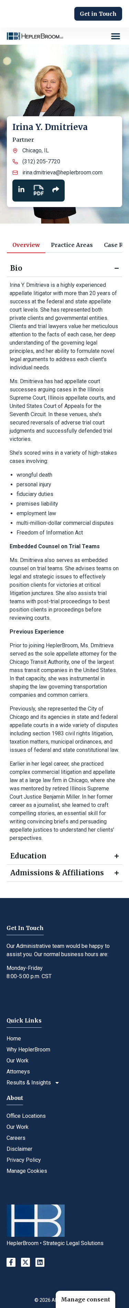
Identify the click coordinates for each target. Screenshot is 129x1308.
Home (14, 1038)
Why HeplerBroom (28, 1049)
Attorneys (18, 1071)
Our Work (18, 1060)
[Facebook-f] (11, 1262)
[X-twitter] (25, 1262)
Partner (23, 139)
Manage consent (85, 1299)
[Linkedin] (39, 1262)
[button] (115, 36)
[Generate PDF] (38, 190)
